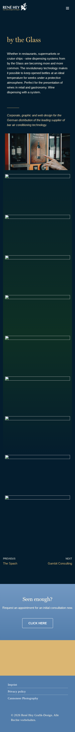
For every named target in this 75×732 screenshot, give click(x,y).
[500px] (61, 657)
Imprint (12, 684)
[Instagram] (45, 657)
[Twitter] (30, 657)
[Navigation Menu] (67, 7)
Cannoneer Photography (23, 698)
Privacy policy (17, 691)
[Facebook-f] (14, 657)
